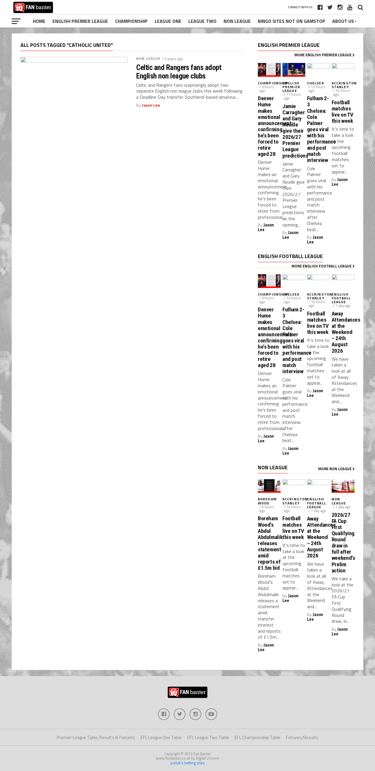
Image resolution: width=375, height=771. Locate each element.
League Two (202, 21)
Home (39, 21)
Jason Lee (151, 105)
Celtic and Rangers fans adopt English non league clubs (178, 71)
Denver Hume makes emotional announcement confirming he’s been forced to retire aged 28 (269, 126)
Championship (131, 21)
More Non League (335, 469)
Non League (237, 21)
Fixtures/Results (302, 737)
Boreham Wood (267, 501)
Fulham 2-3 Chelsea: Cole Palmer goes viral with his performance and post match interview (318, 129)
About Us (343, 21)
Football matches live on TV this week (342, 111)
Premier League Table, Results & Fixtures (96, 737)
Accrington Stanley (344, 85)
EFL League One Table (161, 737)
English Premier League (80, 21)
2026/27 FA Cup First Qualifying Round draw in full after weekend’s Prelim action (343, 543)
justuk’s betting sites (188, 763)
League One (168, 21)
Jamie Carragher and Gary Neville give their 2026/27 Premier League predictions (293, 131)
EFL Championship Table (257, 737)
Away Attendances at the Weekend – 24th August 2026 (343, 332)
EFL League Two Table (208, 737)
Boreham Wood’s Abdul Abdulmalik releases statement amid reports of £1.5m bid (269, 543)
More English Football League (322, 266)
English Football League (341, 298)
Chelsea (315, 83)
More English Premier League (323, 55)
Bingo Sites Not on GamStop (291, 21)
